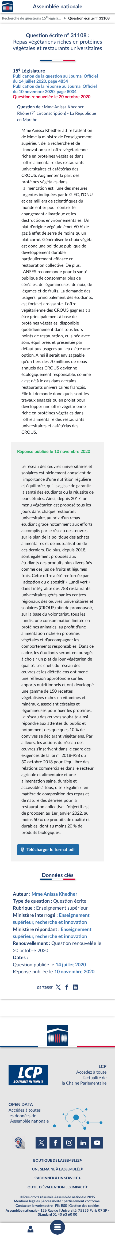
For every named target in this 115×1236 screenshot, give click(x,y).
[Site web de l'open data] (57, 1113)
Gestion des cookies (84, 1205)
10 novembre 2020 (74, 972)
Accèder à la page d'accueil (7, 7)
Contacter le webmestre (34, 1205)
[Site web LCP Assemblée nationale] (57, 1075)
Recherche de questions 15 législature (32, 17)
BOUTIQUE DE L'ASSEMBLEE (56, 1160)
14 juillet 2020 (71, 965)
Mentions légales (27, 1201)
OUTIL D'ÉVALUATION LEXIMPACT (56, 1187)
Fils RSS (61, 1205)
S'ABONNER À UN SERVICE (56, 1178)
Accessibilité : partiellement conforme (71, 1201)
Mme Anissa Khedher (54, 894)
